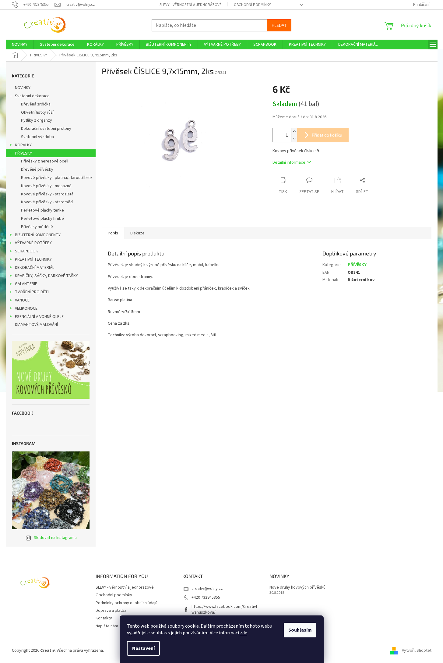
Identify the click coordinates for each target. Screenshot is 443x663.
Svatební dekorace (32, 96)
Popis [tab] (113, 233)
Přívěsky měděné (37, 227)
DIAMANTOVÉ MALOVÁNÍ (36, 325)
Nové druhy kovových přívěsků (297, 587)
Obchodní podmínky (252, 5)
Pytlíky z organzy (36, 120)
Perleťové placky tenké (42, 210)
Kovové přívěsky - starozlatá (47, 194)
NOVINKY (22, 88)
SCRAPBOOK (26, 251)
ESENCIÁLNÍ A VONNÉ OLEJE (39, 317)
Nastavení (143, 648)
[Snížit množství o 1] (294, 138)
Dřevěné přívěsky (37, 169)
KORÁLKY (23, 145)
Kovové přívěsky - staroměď (47, 202)
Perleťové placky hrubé (42, 219)
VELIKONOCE (26, 308)
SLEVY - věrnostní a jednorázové (191, 5)
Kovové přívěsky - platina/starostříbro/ (56, 178)
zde (243, 632)
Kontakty (104, 618)
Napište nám (107, 626)
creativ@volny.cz (207, 589)
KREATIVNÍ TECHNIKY (33, 259)
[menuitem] (19, 44)
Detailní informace (288, 162)
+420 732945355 (206, 597)
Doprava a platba (111, 611)
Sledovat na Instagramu (55, 538)
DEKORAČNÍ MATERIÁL (34, 268)
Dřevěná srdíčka (36, 104)
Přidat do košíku (327, 134)
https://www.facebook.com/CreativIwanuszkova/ (224, 609)
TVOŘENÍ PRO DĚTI (32, 292)
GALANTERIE (26, 284)
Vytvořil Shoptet (416, 650)
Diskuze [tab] (137, 233)
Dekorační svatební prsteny (46, 129)
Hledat (279, 25)
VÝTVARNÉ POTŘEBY (33, 243)
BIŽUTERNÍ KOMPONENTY (38, 235)
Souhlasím (300, 630)
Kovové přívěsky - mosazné (46, 186)
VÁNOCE (22, 300)
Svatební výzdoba (37, 137)
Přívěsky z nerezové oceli (44, 161)
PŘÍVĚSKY (23, 153)
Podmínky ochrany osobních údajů (126, 603)
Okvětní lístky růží (37, 112)
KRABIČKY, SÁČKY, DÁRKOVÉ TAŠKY (46, 276)
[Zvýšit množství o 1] (294, 131)
